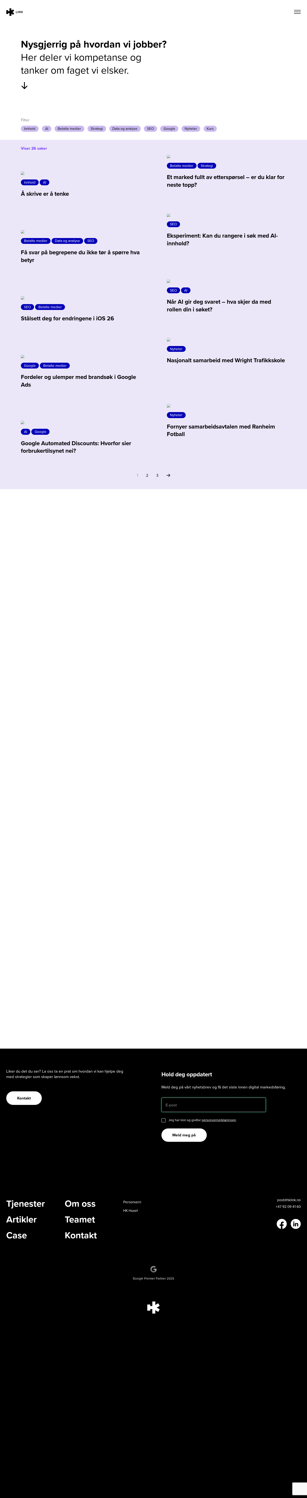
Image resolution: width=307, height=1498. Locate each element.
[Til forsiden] (14, 12)
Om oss (80, 1204)
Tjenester (25, 1204)
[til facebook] (282, 1224)
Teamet (80, 1219)
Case (16, 1235)
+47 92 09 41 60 (288, 1206)
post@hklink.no (289, 1200)
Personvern (132, 1202)
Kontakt (24, 1098)
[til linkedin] (296, 1224)
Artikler (21, 1219)
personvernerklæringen (219, 1120)
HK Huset (130, 1210)
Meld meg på (184, 1135)
